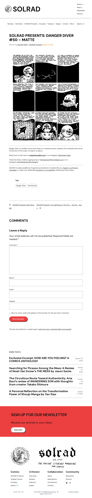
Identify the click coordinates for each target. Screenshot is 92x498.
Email (11, 289)
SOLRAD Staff (22, 45)
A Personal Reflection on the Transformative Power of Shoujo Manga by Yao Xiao (38, 393)
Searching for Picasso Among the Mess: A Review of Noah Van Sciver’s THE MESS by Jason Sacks (41, 370)
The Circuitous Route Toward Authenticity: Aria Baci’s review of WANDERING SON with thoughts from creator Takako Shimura (41, 381)
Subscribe (18, 430)
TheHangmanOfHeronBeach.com (52, 160)
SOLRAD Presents (35, 45)
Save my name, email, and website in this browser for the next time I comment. (40, 313)
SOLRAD (26, 9)
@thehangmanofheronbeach (27, 162)
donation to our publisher (45, 170)
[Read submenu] (82, 7)
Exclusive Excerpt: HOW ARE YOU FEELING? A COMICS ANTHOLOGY (39, 360)
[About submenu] (83, 4)
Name (12, 278)
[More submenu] (74, 23)
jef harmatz (32, 185)
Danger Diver (21, 185)
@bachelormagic (64, 155)
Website (12, 301)
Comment (13, 245)
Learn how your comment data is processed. (54, 329)
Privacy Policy (74, 492)
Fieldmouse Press (49, 492)
